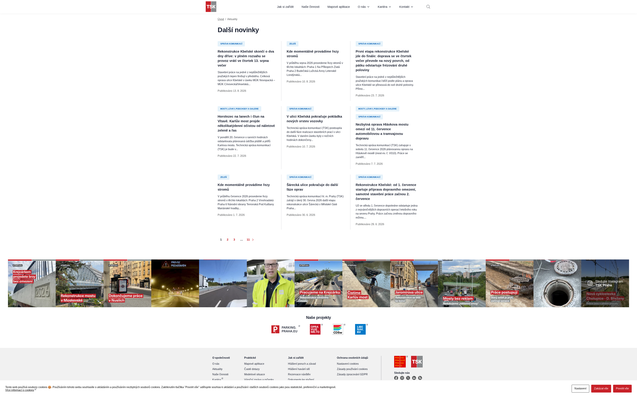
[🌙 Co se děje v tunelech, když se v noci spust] (175, 283)
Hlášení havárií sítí (299, 369)
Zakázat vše (601, 388)
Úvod (221, 19)
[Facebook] (396, 378)
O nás (362, 6)
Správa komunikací (231, 44)
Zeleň (292, 44)
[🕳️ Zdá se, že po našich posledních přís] (557, 283)
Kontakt (404, 6)
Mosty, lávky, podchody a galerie (239, 109)
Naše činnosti (310, 6)
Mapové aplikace (338, 6)
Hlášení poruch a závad (302, 363)
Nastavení (580, 388)
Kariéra (382, 6)
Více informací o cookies (19, 390)
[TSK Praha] (211, 6)
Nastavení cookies (348, 363)
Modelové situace (254, 374)
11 (248, 239)
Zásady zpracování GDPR (352, 374)
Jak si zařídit (285, 6)
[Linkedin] (414, 378)
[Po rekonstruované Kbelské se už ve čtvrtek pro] (271, 283)
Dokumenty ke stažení (301, 379)
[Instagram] (402, 378)
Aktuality (217, 369)
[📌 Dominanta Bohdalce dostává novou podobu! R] (80, 283)
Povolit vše (622, 388)
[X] (408, 378)
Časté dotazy (252, 369)
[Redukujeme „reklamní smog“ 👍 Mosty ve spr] (462, 283)
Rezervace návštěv (299, 374)
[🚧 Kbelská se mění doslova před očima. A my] (509, 283)
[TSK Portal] (420, 378)
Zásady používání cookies (352, 369)
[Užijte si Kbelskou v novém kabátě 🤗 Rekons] (223, 283)
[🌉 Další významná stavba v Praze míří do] (32, 283)
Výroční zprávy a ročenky (259, 379)
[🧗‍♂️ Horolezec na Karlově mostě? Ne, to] (366, 283)
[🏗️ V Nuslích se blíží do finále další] (127, 283)
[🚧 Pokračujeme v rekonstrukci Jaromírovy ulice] (414, 283)
